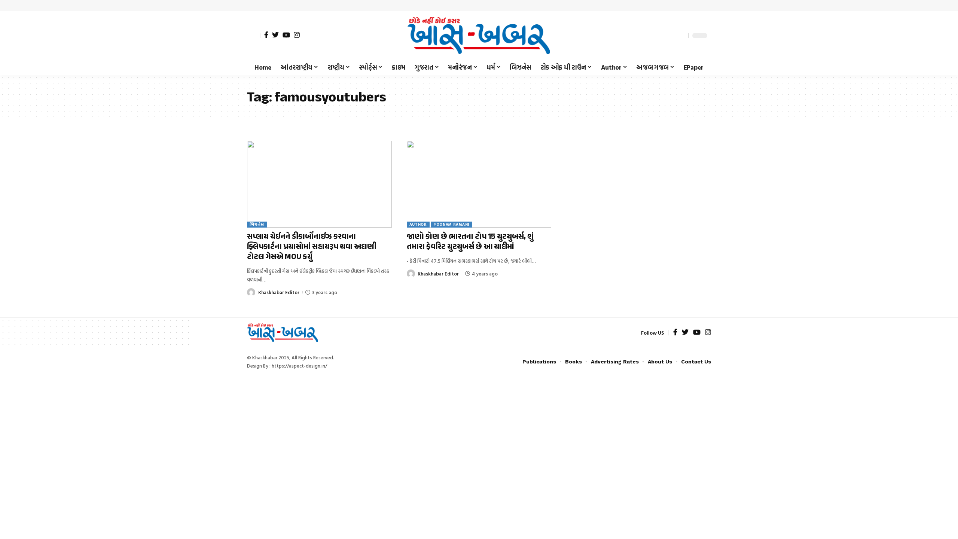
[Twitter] (275, 34)
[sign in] (254, 35)
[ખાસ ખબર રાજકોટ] (479, 35)
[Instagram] (297, 34)
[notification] (669, 35)
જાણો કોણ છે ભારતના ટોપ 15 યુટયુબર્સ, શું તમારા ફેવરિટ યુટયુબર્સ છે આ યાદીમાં (470, 242)
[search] (680, 35)
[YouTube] (286, 34)
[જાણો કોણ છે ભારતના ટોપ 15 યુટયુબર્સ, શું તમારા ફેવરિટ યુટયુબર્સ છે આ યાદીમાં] (479, 184)
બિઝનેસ (257, 224)
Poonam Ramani (451, 224)
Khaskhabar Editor (278, 292)
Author (418, 224)
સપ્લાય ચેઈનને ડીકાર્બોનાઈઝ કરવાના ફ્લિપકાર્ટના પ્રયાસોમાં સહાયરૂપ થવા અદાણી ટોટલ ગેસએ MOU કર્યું (311, 247)
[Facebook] (266, 34)
